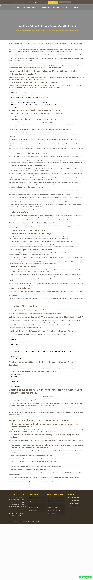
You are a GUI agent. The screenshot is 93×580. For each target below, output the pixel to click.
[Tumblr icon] (80, 521)
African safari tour (33, 464)
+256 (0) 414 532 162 (73, 503)
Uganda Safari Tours (33, 510)
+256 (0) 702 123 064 (73, 500)
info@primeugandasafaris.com (74, 506)
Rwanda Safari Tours (33, 507)
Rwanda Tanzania (52, 504)
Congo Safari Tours (33, 504)
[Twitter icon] (75, 521)
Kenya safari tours (18, 65)
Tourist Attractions (25, 110)
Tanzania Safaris (32, 497)
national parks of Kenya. (45, 170)
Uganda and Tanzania (53, 501)
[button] (85, 577)
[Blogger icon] (82, 521)
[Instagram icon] (79, 521)
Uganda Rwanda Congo (53, 513)
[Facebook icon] (74, 521)
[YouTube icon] (77, 521)
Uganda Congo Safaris (53, 507)
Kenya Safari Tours (33, 501)
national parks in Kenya (38, 65)
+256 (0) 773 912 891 (73, 497)
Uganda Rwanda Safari (53, 497)
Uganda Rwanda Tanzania (54, 510)
